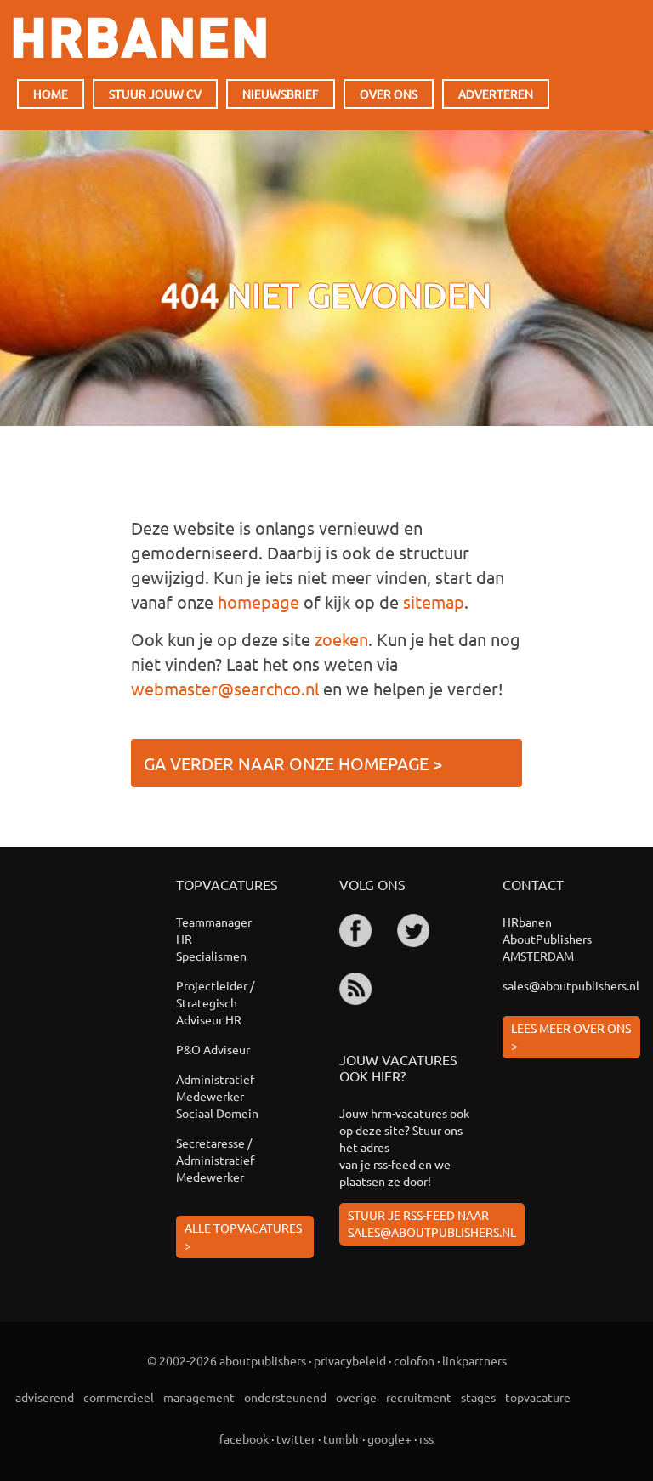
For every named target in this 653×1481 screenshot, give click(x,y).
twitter (295, 1438)
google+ (389, 1438)
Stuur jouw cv (155, 93)
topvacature (538, 1396)
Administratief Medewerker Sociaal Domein (217, 1096)
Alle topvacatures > (243, 1236)
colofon (414, 1360)
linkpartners (474, 1360)
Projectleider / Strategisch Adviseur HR (215, 1002)
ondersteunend (285, 1396)
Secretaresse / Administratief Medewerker (215, 1159)
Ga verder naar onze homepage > (293, 763)
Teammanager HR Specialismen (214, 938)
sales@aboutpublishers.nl (571, 985)
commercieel (118, 1396)
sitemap (433, 601)
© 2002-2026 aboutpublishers (226, 1360)
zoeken (341, 639)
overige (356, 1396)
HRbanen (139, 37)
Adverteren (495, 93)
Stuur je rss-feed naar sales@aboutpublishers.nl (432, 1223)
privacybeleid (350, 1360)
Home (50, 93)
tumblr (341, 1438)
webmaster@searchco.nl (225, 688)
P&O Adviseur (213, 1049)
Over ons (388, 93)
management (199, 1396)
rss (426, 1438)
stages (478, 1396)
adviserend (44, 1396)
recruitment (418, 1396)
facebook (244, 1438)
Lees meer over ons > (571, 1036)
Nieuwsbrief (280, 93)
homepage (258, 601)
